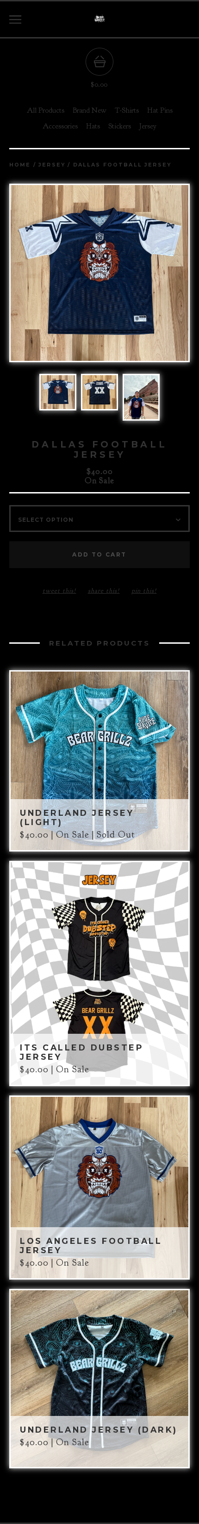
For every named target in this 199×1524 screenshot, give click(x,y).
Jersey (147, 126)
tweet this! (59, 591)
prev (54, 274)
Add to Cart (99, 554)
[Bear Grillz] (99, 19)
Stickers (119, 126)
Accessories (60, 126)
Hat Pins (160, 110)
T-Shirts (127, 110)
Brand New (89, 110)
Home (20, 165)
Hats (93, 126)
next (145, 274)
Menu (15, 19)
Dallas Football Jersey (122, 165)
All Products (45, 110)
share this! (104, 591)
